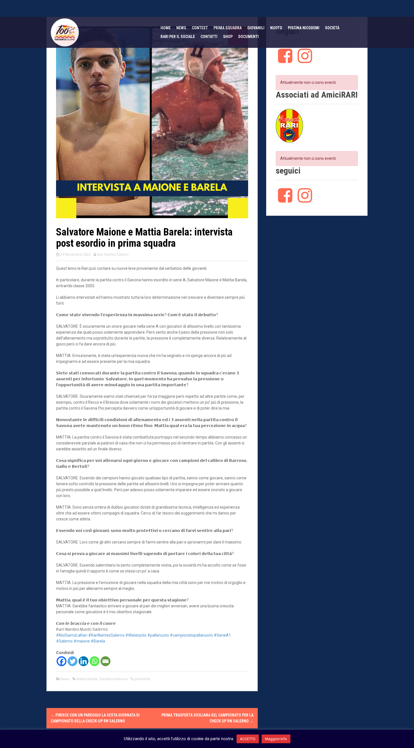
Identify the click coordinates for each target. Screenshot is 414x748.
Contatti (209, 36)
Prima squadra (227, 28)
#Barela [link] (98, 641)
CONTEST (200, 28)
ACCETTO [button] (247, 739)
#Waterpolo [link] (135, 635)
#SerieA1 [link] (222, 635)
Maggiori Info (276, 739)
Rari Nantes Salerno (113, 254)
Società (332, 28)
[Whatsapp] (94, 661)
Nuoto (276, 28)
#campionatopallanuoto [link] (191, 635)
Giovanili (255, 28)
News (181, 28)
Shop (228, 36)
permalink (141, 679)
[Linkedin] (83, 661)
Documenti (248, 36)
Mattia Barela (86, 679)
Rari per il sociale (178, 36)
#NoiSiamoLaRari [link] (71, 635)
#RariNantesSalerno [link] (106, 635)
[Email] (105, 661)
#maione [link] (82, 641)
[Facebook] (61, 661)
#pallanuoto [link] (158, 635)
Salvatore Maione (113, 679)
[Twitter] (72, 661)
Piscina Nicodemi (303, 28)
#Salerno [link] (64, 641)
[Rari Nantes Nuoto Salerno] (65, 32)
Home (166, 28)
